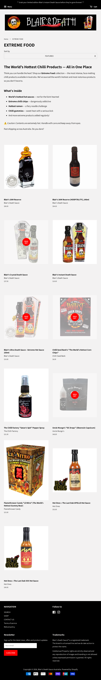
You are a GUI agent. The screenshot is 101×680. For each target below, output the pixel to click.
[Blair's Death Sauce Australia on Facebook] (53, 612)
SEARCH (7, 612)
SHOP (6, 616)
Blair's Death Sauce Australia (49, 669)
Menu (9, 7)
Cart (95, 7)
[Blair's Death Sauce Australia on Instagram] (58, 612)
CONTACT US (9, 619)
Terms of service (10, 623)
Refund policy (9, 627)
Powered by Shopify (70, 669)
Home (6, 39)
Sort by (7, 51)
